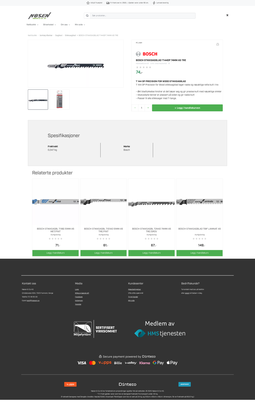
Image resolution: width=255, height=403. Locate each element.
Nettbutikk (31, 24)
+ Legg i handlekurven (187, 108)
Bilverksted (48, 24)
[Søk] (87, 15)
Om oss (64, 24)
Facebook (79, 297)
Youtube (78, 304)
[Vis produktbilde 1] (38, 100)
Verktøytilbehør (46, 35)
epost (187, 293)
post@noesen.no (33, 301)
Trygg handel (133, 297)
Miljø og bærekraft (82, 293)
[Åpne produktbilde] (75, 64)
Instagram (79, 301)
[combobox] (140, 16)
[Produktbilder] (76, 99)
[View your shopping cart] (227, 15)
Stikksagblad (70, 35)
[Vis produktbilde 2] (60, 100)
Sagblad (58, 35)
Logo (77, 289)
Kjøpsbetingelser (134, 289)
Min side (79, 24)
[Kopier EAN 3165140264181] (169, 63)
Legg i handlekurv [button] (55, 253)
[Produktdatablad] (217, 44)
